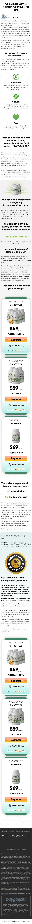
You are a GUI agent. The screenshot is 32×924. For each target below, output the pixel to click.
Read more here (4, 894)
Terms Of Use (19, 831)
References (11, 831)
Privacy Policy (6, 836)
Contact (4, 831)
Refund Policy (26, 836)
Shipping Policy (16, 836)
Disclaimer (27, 831)
